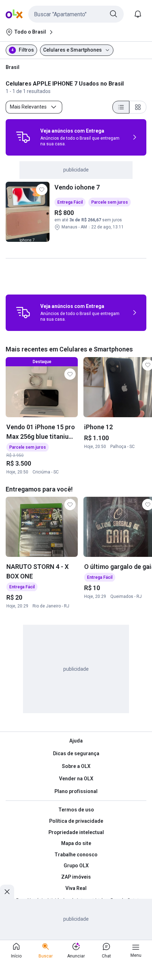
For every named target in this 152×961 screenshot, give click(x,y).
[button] (76, 14)
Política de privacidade (76, 821)
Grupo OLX (76, 865)
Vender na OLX (76, 778)
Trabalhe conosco (76, 854)
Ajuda (76, 741)
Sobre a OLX (76, 766)
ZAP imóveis (76, 877)
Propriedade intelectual (76, 832)
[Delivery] (23, 137)
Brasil (12, 67)
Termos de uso (76, 810)
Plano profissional (76, 791)
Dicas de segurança (76, 753)
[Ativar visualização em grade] (137, 107)
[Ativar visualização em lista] (120, 107)
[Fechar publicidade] (7, 892)
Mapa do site (76, 843)
